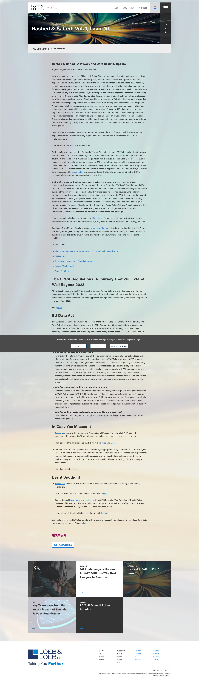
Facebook (138, 653)
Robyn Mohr (74, 499)
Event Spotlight (62, 270)
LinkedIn (138, 650)
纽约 (100, 653)
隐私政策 (156, 653)
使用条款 (156, 656)
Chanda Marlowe (101, 228)
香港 (118, 662)
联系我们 (156, 650)
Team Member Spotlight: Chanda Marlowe (74, 261)
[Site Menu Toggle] (165, 7)
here (104, 442)
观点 (125, 7)
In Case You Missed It (64, 266)
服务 (133, 7)
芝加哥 (101, 656)
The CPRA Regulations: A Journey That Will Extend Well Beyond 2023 (86, 251)
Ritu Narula (97, 218)
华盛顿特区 (121, 650)
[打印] (165, 32)
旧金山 (119, 653)
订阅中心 (156, 659)
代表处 (119, 659)
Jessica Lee (78, 171)
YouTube (138, 659)
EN (48, 7)
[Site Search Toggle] (155, 7)
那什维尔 (102, 659)
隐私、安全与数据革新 (63, 544)
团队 (117, 7)
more (59, 307)
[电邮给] (166, 24)
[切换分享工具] (165, 28)
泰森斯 (119, 656)
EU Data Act (61, 256)
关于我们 (142, 7)
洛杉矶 (101, 650)
